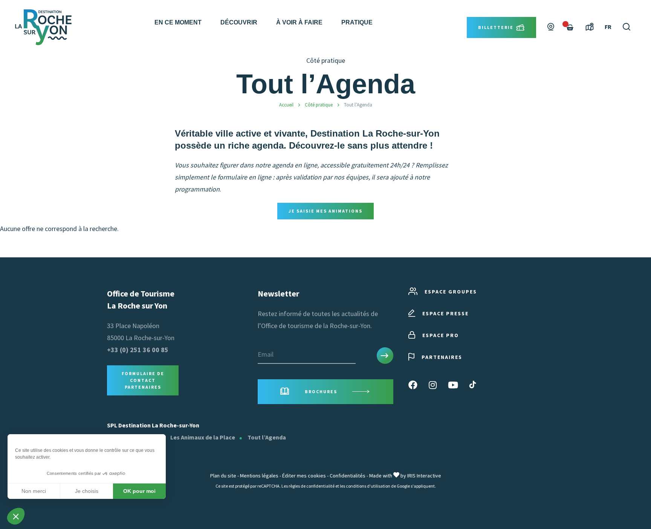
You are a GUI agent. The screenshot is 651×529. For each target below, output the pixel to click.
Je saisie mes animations (325, 211)
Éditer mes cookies (304, 475)
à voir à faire (299, 22)
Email (266, 354)
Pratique (357, 22)
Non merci (33, 491)
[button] (16, 516)
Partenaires (442, 357)
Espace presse (445, 313)
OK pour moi (139, 491)
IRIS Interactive (424, 475)
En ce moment (178, 22)
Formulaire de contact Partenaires (143, 380)
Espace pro (440, 335)
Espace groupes (451, 291)
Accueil (286, 105)
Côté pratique (319, 105)
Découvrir (238, 22)
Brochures (321, 391)
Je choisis (86, 491)
